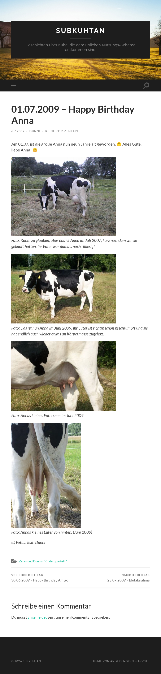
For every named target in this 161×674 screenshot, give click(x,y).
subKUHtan (80, 30)
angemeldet (37, 617)
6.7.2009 (17, 131)
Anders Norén (122, 661)
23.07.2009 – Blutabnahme (128, 577)
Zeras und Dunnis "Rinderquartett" (43, 561)
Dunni (34, 131)
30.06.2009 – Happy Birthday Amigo (39, 577)
